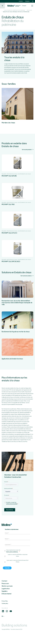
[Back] (2, 5)
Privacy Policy (5, 601)
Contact (4, 581)
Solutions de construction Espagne (14, 10)
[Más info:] (3, 612)
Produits (29, 10)
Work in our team (7, 586)
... (2, 10)
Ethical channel (6, 594)
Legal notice (6, 589)
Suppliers (4, 591)
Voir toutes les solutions (26, 275)
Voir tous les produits (27, 149)
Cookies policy (5, 603)
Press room (5, 583)
